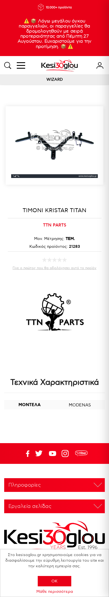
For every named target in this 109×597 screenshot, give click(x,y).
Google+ (66, 453)
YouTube (39, 453)
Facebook (25, 453)
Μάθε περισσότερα (54, 591)
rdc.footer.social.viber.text (81, 453)
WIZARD (54, 79)
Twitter (52, 453)
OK (54, 581)
